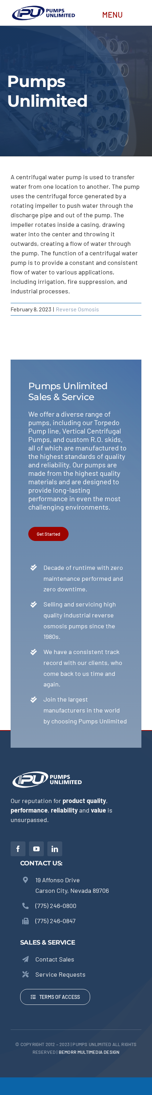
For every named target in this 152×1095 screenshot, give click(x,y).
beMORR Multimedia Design (89, 1052)
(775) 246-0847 (55, 921)
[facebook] (18, 848)
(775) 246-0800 (55, 905)
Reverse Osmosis (77, 309)
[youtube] (36, 848)
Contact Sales (54, 959)
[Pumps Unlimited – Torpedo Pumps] (43, 7)
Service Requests (60, 974)
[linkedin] (54, 848)
